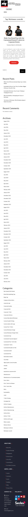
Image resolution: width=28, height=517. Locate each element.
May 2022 (6, 252)
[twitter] (16, 499)
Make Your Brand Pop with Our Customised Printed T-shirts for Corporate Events (14, 40)
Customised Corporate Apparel (10, 338)
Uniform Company (7, 404)
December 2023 (7, 195)
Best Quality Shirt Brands (9, 291)
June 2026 (6, 127)
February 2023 (7, 225)
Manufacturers (7, 374)
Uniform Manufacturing (9, 410)
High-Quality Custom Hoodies (10, 362)
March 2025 (6, 151)
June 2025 (6, 142)
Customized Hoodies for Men (10, 347)
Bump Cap (6, 297)
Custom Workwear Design (9, 329)
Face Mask (6, 359)
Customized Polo (7, 353)
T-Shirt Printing (7, 398)
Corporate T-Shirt (8, 312)
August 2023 (6, 207)
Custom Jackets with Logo (9, 324)
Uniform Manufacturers (9, 407)
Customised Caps (7, 335)
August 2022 (6, 243)
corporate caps (7, 303)
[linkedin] (19, 496)
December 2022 (7, 231)
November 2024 (7, 162)
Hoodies (5, 365)
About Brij (8, 447)
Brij (20, 45)
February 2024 (7, 189)
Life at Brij (8, 459)
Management (9, 453)
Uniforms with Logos (8, 419)
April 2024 (6, 183)
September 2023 (7, 204)
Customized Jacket (8, 350)
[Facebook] (16, 496)
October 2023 (7, 201)
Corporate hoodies (8, 306)
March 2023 (6, 222)
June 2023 (6, 213)
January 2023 (7, 228)
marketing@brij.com (8, 510)
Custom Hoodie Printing (9, 321)
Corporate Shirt (7, 309)
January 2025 (7, 156)
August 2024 (6, 171)
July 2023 (6, 210)
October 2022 (7, 237)
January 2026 (7, 133)
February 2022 (7, 260)
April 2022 (6, 254)
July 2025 (6, 139)
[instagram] (24, 496)
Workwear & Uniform (8, 427)
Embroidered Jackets (8, 356)
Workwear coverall (8, 430)
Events (7, 479)
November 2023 (7, 198)
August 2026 (6, 121)
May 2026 (6, 130)
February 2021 (7, 281)
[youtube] (21, 496)
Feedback (8, 482)
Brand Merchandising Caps (9, 294)
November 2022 (7, 234)
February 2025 (7, 153)
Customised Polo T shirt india (10, 341)
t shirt (5, 395)
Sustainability (7, 392)
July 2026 (6, 124)
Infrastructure (9, 456)
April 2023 (6, 219)
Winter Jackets (7, 422)
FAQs (7, 485)
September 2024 (7, 168)
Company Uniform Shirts (9, 300)
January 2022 (7, 263)
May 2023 (6, 216)
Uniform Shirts (7, 413)
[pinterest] (19, 499)
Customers (8, 476)
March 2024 (6, 186)
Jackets (5, 368)
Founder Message (10, 450)
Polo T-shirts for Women (9, 383)
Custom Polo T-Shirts (8, 327)
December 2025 (7, 136)
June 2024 (6, 177)
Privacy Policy (9, 488)
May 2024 (6, 180)
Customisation (9, 462)
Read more (14, 62)
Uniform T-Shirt (7, 416)
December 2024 (7, 159)
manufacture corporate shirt (10, 371)
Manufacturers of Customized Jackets (12, 377)
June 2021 (6, 278)
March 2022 (6, 257)
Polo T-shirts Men (8, 386)
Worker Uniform (7, 424)
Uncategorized (7, 401)
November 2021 (7, 269)
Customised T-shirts (8, 344)
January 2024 (7, 192)
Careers (8, 473)
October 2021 (7, 272)
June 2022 (6, 249)
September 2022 (7, 240)
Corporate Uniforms (8, 315)
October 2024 (7, 165)
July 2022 (6, 246)
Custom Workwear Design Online (11, 332)
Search (5, 70)
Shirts (5, 389)
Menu (5, 12)
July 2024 (6, 174)
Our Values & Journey (10, 465)
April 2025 (6, 148)
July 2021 (6, 275)
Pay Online (9, 9)
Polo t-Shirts (6, 380)
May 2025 (6, 145)
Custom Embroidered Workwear (11, 318)
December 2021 (7, 266)
